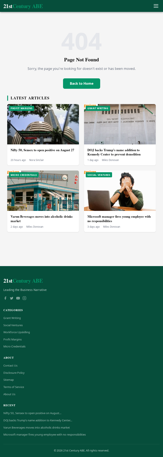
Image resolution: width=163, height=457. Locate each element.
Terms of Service (13, 387)
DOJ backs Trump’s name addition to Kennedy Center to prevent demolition (114, 152)
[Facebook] (5, 299)
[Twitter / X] (12, 299)
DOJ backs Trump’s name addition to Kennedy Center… (37, 420)
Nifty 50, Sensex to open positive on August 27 (42, 150)
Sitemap (8, 380)
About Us (9, 394)
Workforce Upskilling (16, 332)
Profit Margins (12, 339)
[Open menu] (156, 6)
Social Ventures (13, 325)
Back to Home (81, 83)
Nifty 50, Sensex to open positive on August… (32, 413)
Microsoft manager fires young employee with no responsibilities (119, 218)
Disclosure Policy (14, 373)
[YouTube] (18, 299)
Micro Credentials (14, 346)
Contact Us (10, 365)
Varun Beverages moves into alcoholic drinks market (42, 218)
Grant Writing (12, 318)
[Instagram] (24, 299)
